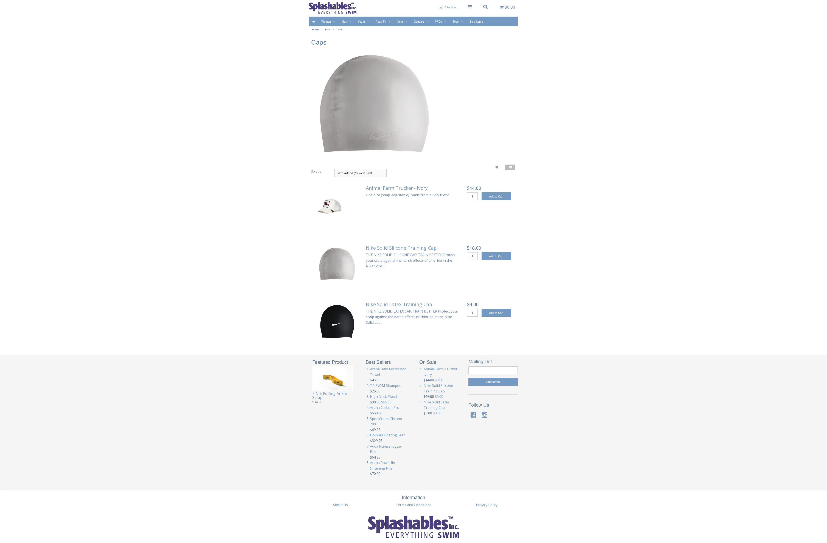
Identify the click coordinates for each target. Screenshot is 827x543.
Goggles (419, 21)
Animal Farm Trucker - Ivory (397, 188)
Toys (456, 21)
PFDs (438, 21)
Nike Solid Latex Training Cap (399, 304)
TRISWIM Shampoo (385, 385)
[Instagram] (484, 415)
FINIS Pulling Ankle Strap (329, 395)
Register (451, 7)
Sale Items (476, 21)
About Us (340, 505)
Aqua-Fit (381, 21)
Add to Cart (496, 196)
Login (440, 7)
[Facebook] (473, 415)
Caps (339, 29)
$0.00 (509, 7)
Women (326, 21)
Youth (361, 21)
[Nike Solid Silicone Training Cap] (337, 263)
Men (344, 21)
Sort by (316, 171)
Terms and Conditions (413, 505)
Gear (400, 21)
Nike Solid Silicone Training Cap (401, 247)
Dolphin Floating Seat (387, 435)
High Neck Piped (383, 396)
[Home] (313, 21)
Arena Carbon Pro (384, 407)
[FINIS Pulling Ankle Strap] (332, 378)
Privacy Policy (486, 505)
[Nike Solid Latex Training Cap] (337, 321)
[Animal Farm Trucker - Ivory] (329, 205)
